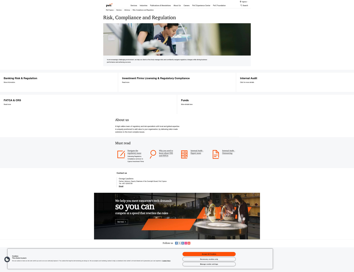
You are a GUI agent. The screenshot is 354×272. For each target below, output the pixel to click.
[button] (7, 259)
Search (245, 5)
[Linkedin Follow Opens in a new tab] (176, 243)
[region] (140, 259)
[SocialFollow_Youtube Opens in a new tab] (189, 243)
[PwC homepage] (109, 4)
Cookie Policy (166, 260)
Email (121, 186)
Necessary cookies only (209, 259)
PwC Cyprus (110, 10)
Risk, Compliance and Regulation (143, 10)
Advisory (127, 10)
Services (119, 10)
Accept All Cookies (209, 254)
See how (120, 222)
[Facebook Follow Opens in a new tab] (182, 243)
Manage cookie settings (209, 264)
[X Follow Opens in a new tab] (179, 243)
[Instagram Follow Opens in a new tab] (186, 243)
